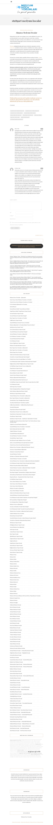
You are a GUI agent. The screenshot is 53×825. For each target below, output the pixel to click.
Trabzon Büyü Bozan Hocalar (16, 698)
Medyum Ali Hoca (13, 593)
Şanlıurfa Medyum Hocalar (15, 614)
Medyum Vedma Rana (14, 561)
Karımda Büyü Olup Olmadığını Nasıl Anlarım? (19, 400)
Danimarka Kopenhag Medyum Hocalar (18, 716)
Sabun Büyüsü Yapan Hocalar (16, 552)
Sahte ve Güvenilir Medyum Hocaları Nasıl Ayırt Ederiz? (21, 442)
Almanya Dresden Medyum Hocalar (17, 648)
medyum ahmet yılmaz (24, 746)
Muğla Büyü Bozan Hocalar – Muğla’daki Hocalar (20, 652)
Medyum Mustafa (13, 568)
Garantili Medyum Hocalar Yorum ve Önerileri (19, 322)
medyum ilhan (32, 744)
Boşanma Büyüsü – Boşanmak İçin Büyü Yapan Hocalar (21, 477)
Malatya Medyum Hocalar (15, 609)
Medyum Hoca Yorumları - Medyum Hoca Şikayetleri (21, 822)
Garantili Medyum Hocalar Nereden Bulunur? (19, 495)
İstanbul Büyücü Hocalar (15, 682)
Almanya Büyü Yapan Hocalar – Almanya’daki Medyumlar (22, 675)
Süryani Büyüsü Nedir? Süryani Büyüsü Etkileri (20, 309)
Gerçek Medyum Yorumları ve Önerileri (18, 435)
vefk (39, 57)
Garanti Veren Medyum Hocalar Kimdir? (18, 375)
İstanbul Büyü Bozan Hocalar (16, 719)
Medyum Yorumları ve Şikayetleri (17, 488)
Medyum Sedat (13, 586)
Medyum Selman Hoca (14, 588)
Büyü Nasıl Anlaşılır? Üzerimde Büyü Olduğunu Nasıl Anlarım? (23, 472)
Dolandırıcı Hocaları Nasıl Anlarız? (17, 451)
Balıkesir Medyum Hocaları (15, 668)
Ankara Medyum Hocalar (15, 641)
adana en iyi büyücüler (31, 755)
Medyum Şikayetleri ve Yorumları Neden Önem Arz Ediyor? (22, 325)
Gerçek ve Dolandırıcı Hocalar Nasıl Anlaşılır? (19, 506)
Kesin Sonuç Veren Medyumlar (16, 486)
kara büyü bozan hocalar (29, 741)
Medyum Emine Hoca (14, 579)
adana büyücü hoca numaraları (35, 745)
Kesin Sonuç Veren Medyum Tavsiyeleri (18, 483)
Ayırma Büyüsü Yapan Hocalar (16, 545)
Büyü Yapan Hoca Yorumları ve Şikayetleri (19, 347)
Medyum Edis (13, 557)
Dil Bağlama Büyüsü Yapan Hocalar (17, 525)
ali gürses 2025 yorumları (25, 753)
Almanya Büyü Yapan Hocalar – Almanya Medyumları (21, 664)
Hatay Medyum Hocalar (15, 616)
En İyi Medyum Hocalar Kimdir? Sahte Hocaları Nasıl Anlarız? (22, 463)
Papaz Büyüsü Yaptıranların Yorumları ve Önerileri (20, 414)
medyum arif (38, 744)
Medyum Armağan (14, 602)
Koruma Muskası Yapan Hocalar (16, 313)
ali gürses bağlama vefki (32, 742)
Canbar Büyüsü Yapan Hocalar (16, 531)
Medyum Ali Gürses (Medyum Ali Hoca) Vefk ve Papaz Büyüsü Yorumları (25, 595)
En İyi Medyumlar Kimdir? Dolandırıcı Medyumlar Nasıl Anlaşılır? (23, 361)
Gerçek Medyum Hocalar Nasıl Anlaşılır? (18, 315)
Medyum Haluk (13, 559)
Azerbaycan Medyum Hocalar (16, 646)
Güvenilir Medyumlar (14, 407)
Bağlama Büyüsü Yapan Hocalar (20, 261)
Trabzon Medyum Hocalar (15, 634)
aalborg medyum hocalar (33, 748)
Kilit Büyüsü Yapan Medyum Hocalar (17, 393)
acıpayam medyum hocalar (15, 754)
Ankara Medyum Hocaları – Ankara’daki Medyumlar (20, 721)
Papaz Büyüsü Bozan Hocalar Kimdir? (18, 409)
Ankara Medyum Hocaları (15, 684)
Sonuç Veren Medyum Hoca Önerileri (18, 481)
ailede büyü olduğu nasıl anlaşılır (30, 750)
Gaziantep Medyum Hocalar (16, 630)
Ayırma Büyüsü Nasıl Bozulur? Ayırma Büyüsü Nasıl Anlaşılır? (22, 474)
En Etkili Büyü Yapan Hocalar (16, 479)
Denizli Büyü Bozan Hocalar (15, 691)
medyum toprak (37, 115)
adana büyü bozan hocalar (36, 739)
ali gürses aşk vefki (34, 751)
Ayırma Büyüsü (13, 306)
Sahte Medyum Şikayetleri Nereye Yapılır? (19, 391)
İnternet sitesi (12, 218)
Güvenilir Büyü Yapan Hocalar (16, 438)
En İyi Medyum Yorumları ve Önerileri (18, 336)
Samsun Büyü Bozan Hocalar (16, 673)
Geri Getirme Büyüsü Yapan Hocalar (17, 329)
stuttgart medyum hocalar (16, 119)
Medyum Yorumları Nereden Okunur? (18, 345)
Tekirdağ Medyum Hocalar (15, 696)
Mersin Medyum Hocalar (15, 607)
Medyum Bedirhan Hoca (15, 577)
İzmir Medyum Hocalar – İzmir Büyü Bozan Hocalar (20, 730)
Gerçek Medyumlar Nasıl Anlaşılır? (17, 338)
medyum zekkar (20, 750)
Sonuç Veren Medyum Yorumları (17, 490)
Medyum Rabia (13, 591)
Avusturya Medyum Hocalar (16, 625)
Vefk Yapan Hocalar (14, 529)
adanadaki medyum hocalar (33, 747)
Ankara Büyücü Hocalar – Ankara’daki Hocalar (19, 680)
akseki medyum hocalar (26, 739)
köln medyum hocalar (28, 115)
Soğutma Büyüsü (13, 541)
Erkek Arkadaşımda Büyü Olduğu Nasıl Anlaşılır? (20, 389)
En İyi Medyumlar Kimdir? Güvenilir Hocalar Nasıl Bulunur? (22, 509)
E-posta (11, 215)
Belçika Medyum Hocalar (15, 627)
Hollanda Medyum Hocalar (15, 604)
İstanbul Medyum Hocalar (15, 620)
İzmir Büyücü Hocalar (14, 657)
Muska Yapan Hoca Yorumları (16, 352)
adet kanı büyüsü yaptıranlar (35, 756)
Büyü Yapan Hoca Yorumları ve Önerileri (18, 318)
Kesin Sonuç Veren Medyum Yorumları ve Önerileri (21, 299)
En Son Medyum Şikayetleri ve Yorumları (18, 304)
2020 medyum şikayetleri (23, 745)
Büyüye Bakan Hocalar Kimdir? (16, 373)
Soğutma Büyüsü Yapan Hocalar (17, 538)
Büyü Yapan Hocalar (14, 534)
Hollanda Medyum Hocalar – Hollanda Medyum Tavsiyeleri (22, 723)
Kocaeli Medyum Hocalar (15, 639)
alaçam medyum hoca (14, 753)
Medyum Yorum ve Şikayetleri (16, 504)
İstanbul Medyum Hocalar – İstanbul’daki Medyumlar (21, 714)
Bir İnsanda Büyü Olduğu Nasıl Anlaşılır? (18, 499)
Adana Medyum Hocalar (15, 643)
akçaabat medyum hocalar (24, 756)
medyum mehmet (19, 741)
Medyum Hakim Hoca (14, 566)
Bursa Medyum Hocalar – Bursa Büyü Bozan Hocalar (21, 710)
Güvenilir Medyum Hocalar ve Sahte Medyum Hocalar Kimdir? (23, 518)
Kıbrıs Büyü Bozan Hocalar (15, 671)
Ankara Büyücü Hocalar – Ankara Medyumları (19, 689)
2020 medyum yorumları (15, 746)
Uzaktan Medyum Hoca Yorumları (17, 513)
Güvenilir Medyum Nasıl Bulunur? (17, 433)
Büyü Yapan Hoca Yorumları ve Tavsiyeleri (19, 350)
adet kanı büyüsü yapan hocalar (20, 742)
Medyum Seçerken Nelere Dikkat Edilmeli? (22, 270)
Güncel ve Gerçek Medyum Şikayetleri (18, 449)
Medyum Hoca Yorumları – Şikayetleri (18, 297)
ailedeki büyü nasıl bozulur (23, 744)
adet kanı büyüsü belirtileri (35, 746)
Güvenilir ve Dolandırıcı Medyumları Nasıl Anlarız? (20, 520)
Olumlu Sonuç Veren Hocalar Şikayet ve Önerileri (20, 359)
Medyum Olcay (17, 256)
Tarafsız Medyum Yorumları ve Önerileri (18, 458)
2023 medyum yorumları (36, 753)
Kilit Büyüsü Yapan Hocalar (15, 522)
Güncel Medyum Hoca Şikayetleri (17, 527)
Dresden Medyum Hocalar (15, 636)
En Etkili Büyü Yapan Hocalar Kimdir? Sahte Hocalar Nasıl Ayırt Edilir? (24, 382)
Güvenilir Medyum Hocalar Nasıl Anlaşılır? (18, 331)
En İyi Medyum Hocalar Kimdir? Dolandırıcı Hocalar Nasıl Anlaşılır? (23, 497)
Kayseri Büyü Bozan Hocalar (16, 705)
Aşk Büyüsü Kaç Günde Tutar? (16, 327)
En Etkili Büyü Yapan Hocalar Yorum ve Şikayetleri (20, 366)
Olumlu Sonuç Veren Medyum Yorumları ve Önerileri (21, 302)
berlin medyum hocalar (15, 115)
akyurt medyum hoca (35, 754)
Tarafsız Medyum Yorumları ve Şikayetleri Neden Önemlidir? (22, 467)
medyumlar (12, 47)
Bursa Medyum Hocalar (15, 618)
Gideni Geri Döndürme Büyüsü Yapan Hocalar (19, 354)
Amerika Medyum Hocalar (15, 678)
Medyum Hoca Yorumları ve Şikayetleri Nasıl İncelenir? (21, 511)
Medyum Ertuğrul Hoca (15, 598)
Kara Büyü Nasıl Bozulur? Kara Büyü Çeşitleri (19, 402)
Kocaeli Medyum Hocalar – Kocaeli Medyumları (20, 687)
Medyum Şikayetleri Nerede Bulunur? (18, 377)
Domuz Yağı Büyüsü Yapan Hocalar (17, 343)
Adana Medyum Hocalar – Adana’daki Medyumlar (20, 712)
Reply (42, 128)
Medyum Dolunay (13, 600)
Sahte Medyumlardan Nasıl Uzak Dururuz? (19, 379)
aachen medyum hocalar (22, 751)
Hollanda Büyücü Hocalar (15, 700)
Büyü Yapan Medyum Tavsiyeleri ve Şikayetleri (20, 398)
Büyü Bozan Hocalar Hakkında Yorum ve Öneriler (20, 440)
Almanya (12, 46)
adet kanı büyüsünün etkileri (15, 739)
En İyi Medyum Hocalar (15, 341)
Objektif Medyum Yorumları (16, 431)
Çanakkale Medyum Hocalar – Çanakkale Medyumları (21, 694)
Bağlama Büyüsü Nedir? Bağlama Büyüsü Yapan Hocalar (21, 363)
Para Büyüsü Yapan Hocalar (16, 416)
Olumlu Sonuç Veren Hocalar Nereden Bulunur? (20, 445)
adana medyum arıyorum (15, 740)
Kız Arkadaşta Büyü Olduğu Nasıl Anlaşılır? (19, 502)
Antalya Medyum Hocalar (15, 611)
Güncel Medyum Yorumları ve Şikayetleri (18, 334)
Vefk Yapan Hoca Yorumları (15, 386)
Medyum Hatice (13, 563)
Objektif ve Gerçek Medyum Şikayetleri (18, 424)
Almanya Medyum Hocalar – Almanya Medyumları (20, 726)
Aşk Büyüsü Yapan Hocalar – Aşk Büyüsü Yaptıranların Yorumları (23, 418)
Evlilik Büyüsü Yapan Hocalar (16, 320)
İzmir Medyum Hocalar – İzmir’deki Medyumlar (19, 728)
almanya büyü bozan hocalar (17, 110)
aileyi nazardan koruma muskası (20, 755)
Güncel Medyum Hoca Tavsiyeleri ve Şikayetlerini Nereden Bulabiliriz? (25, 461)
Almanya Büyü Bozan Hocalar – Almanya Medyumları (21, 666)
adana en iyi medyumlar (23, 748)
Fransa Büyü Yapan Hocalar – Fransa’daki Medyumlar (21, 703)
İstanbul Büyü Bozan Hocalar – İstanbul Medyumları (21, 659)
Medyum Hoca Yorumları (26, 817)
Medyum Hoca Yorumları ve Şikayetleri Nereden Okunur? (22, 447)
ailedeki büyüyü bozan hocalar (27, 740)
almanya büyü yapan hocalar (32, 110)
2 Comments (12, 105)
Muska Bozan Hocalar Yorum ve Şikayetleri (19, 411)
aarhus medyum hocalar (26, 754)
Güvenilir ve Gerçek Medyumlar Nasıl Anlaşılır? (20, 357)
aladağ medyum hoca (23, 747)
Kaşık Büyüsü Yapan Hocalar (16, 543)
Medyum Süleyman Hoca (15, 572)
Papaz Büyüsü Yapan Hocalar (16, 368)
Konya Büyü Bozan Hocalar (15, 655)
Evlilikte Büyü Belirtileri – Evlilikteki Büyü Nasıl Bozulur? (21, 405)
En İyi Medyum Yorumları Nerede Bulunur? (19, 370)
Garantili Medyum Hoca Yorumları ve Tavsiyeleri (20, 426)
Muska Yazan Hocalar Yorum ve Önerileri (18, 470)
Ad (11, 212)
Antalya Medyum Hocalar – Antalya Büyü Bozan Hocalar (22, 650)
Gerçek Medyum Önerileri (15, 454)
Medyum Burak (13, 584)
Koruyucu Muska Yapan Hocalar (16, 550)
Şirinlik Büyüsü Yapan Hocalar (16, 536)
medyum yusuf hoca (15, 117)
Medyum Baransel (14, 582)
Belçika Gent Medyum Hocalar (16, 662)
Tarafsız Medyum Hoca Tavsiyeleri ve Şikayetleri (20, 395)
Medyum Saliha (13, 570)
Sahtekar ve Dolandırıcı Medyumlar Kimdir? (19, 456)
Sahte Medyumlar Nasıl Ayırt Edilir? (17, 429)
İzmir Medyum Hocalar (14, 623)
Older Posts (39, 235)
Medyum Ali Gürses (14, 575)
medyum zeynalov (25, 117)
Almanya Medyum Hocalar (26, 33)
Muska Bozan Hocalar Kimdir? (16, 515)
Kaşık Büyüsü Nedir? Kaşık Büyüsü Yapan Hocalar (22, 286)
